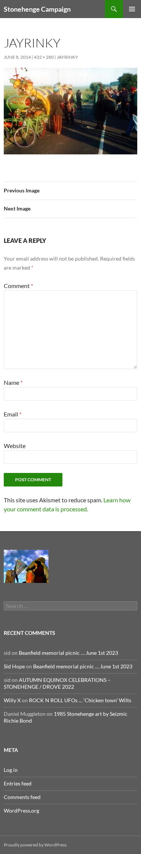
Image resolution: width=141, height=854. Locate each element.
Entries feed (18, 783)
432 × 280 (44, 57)
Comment (18, 285)
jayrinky (67, 57)
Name (13, 382)
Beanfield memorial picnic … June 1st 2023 (68, 653)
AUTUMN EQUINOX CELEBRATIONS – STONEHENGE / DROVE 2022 (57, 683)
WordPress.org (21, 810)
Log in (11, 770)
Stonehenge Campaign (37, 9)
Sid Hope (14, 666)
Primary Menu (132, 9)
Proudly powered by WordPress (35, 845)
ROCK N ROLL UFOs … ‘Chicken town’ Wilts (80, 700)
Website (15, 445)
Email (12, 414)
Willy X (12, 700)
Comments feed (22, 797)
